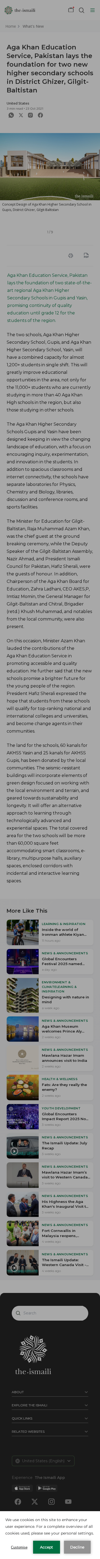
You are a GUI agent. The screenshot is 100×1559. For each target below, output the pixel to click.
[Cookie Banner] (50, 1535)
